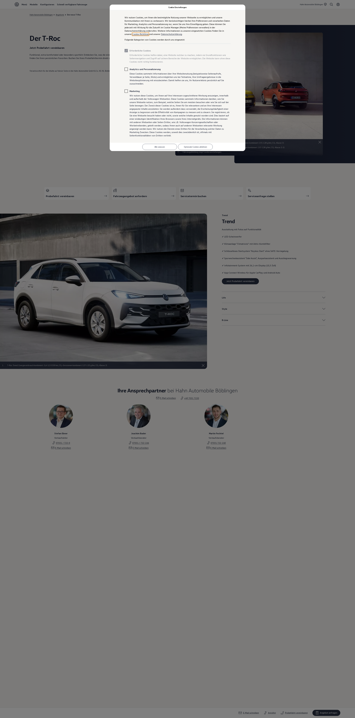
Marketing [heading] (135, 91)
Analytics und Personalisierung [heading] (145, 69)
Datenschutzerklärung (171, 34)
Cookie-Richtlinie (140, 34)
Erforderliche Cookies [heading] (140, 50)
